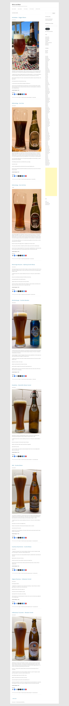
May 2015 (46, 129)
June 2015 (46, 128)
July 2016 (46, 113)
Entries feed (47, 202)
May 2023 (46, 74)
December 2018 (47, 91)
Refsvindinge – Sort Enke (18, 103)
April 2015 (46, 130)
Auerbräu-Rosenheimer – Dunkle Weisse (21, 546)
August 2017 (47, 102)
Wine (46, 52)
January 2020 (47, 83)
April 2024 (46, 67)
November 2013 (47, 150)
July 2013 (46, 154)
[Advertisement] (51, 182)
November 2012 (47, 163)
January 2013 (47, 161)
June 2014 (46, 142)
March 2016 (47, 118)
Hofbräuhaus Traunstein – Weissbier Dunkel (22, 612)
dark (25, 97)
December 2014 (47, 135)
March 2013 (47, 159)
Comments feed (47, 203)
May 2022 (46, 77)
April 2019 (46, 86)
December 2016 (47, 108)
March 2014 (47, 145)
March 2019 (47, 87)
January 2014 (47, 147)
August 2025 (47, 60)
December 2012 (47, 162)
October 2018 (47, 93)
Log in (46, 201)
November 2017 (47, 99)
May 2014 (46, 143)
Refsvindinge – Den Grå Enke (19, 185)
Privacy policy (47, 36)
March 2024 (47, 68)
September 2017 (47, 101)
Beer (19, 97)
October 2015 (47, 124)
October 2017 (47, 100)
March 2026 (47, 58)
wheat (30, 179)
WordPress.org (47, 204)
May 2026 (46, 56)
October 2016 (47, 110)
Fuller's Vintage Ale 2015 (48, 20)
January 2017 (47, 107)
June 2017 (46, 104)
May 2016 (46, 116)
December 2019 (47, 84)
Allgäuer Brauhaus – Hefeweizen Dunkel (21, 579)
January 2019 (47, 90)
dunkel (28, 97)
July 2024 (46, 66)
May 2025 (46, 64)
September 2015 (47, 125)
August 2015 (47, 126)
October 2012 (47, 164)
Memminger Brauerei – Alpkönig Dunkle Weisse (23, 264)
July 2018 (46, 94)
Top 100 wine (47, 39)
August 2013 (47, 153)
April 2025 (46, 65)
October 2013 (47, 151)
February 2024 (47, 69)
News (46, 51)
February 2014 (47, 146)
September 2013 (47, 152)
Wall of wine (47, 44)
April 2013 (46, 158)
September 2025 (47, 59)
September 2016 (47, 111)
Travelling (46, 41)
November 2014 (47, 136)
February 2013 (47, 160)
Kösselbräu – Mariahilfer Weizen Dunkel (21, 385)
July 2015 (46, 127)
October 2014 (47, 137)
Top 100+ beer (47, 40)
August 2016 (47, 112)
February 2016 (47, 119)
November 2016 (47, 109)
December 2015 (47, 121)
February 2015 (47, 133)
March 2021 (47, 82)
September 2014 (47, 138)
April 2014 (46, 144)
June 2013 (46, 155)
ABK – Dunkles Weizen (17, 465)
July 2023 (46, 73)
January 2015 (47, 134)
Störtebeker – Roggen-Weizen (19, 17)
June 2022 (46, 76)
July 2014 (46, 141)
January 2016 (47, 120)
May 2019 (46, 85)
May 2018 (46, 95)
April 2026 (46, 57)
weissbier (30, 97)
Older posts (14, 698)
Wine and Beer (16, 4)
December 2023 (47, 70)
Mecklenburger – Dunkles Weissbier (20, 300)
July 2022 (46, 75)
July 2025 (46, 61)
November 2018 (47, 92)
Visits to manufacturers (48, 42)
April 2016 (46, 117)
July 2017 (46, 103)
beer (24, 97)
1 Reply (13, 187)
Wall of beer (47, 43)
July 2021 (46, 78)
